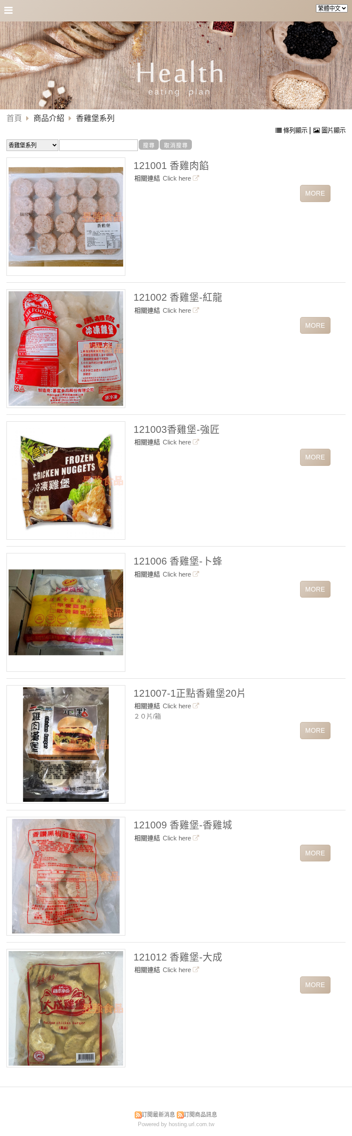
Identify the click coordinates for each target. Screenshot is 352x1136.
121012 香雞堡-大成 (178, 957)
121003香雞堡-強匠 (177, 429)
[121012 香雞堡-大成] (66, 1008)
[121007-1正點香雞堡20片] (66, 744)
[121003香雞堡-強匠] (66, 480)
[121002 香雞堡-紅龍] (66, 348)
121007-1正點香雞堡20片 (190, 693)
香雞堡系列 (95, 118)
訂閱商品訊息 (200, 1114)
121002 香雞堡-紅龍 (178, 297)
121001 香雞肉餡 (171, 165)
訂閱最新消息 (158, 1114)
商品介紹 (50, 118)
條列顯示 (295, 130)
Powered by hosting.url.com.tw (176, 1124)
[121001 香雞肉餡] (66, 217)
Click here (178, 178)
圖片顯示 (333, 130)
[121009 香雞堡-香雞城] (66, 876)
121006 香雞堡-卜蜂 (178, 561)
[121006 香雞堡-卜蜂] (66, 612)
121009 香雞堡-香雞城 (183, 825)
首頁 (14, 118)
